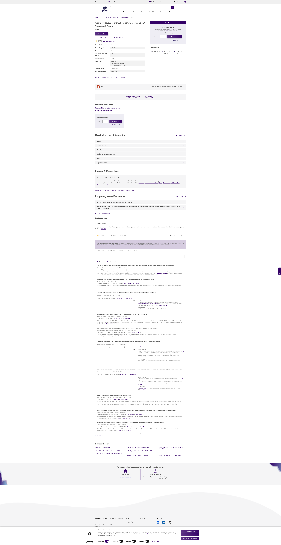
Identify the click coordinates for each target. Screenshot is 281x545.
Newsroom (143, 525)
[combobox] (140, 7)
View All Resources (102, 459)
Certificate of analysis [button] (167, 52)
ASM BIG (161, 452)
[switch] (121, 541)
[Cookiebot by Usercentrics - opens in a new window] (89, 542)
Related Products (118, 97)
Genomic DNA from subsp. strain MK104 (108, 109)
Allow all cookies (190, 531)
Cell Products (122, 12)
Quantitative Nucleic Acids (102, 447)
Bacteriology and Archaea (120, 17)
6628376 (103, 229)
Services (143, 12)
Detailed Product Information (133, 97)
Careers (97, 2)
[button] (172, 7)
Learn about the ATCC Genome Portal (109, 37)
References (163, 97)
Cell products (114, 525)
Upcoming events (145, 522)
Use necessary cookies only (189, 538)
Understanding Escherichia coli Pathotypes (107, 450)
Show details (155, 541)
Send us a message (125, 477)
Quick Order (177, 1)
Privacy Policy (146, 533)
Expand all (182, 135)
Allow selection (189, 534)
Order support (99, 522)
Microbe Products (133, 12)
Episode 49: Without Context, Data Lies (170, 455)
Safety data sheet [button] (179, 52)
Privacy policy (129, 522)
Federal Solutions (152, 12)
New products (114, 522)
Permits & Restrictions (149, 97)
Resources (162, 12)
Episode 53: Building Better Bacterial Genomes (108, 453)
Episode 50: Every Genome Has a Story (138, 455)
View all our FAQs (102, 213)
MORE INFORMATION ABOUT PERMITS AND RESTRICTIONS (115, 191)
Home (96, 17)
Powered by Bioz (99, 435)
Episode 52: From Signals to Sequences (138, 447)
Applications (112, 12)
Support (103, 2)
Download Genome (103, 34)
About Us (171, 12)
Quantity (156, 37)
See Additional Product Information (109, 77)
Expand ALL (180, 196)
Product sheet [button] (156, 51)
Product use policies (130, 525)
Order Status (169, 1)
